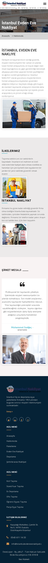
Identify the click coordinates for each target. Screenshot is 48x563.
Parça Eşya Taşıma (15, 507)
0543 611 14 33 (18, 537)
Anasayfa (6, 36)
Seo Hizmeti (24, 559)
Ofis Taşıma (12, 496)
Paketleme (11, 446)
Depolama (11, 456)
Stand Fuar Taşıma (15, 486)
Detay (9, 412)
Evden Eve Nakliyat (15, 451)
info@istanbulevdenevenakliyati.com (28, 544)
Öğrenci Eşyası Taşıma (17, 502)
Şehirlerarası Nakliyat (16, 462)
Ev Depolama (12, 491)
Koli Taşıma (12, 481)
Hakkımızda (18, 36)
